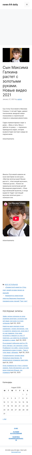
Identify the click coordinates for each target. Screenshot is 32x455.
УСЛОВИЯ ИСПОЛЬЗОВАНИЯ (16, 432)
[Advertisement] (16, 26)
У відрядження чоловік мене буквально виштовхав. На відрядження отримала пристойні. (15, 358)
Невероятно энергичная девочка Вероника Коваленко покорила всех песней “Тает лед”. (15, 298)
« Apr (4, 419)
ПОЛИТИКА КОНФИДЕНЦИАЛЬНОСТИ (16, 438)
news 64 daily (10, 4)
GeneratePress (16, 452)
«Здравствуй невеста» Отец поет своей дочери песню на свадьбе (14, 290)
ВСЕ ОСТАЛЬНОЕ (11, 284)
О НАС (16, 428)
